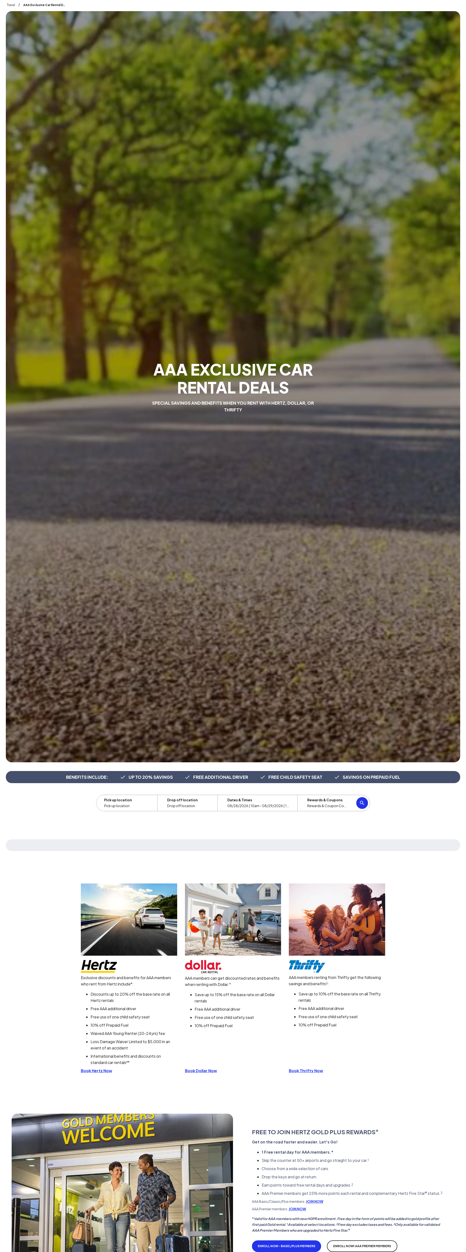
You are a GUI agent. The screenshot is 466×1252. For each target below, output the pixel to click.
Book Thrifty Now (306, 1070)
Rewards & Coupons (325, 800)
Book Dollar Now (201, 1070)
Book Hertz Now (96, 1070)
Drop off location (182, 800)
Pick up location (118, 800)
